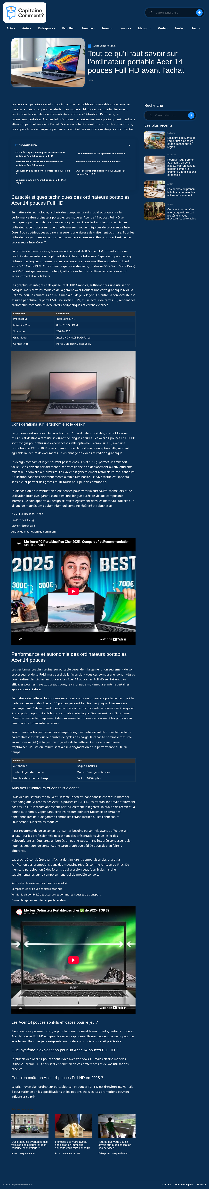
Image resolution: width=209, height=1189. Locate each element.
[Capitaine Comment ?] (24, 12)
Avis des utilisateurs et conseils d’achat (98, 161)
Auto (14, 1153)
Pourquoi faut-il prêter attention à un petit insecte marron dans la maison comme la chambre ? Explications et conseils (181, 167)
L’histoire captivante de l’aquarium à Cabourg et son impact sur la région (181, 142)
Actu (57, 1153)
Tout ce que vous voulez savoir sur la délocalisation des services (114, 1145)
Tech (91, 80)
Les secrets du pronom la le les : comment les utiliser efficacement (181, 192)
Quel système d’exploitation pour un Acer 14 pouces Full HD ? (101, 172)
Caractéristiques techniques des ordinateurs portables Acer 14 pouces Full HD (40, 154)
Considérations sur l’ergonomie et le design (100, 153)
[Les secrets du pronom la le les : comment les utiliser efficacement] (154, 190)
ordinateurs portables (28, 104)
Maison (171, 154)
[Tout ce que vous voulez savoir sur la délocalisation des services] (117, 1126)
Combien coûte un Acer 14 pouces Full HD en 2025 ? (41, 182)
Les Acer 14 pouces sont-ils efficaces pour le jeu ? (43, 172)
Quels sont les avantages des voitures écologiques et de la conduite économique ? (29, 1145)
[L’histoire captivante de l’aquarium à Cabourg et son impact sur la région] (154, 140)
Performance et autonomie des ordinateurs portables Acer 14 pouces (39, 163)
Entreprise (104, 1153)
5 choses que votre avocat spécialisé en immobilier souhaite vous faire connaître (72, 1145)
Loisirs (171, 132)
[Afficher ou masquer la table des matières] (84, 145)
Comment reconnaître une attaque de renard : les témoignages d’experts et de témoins (181, 214)
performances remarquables (95, 119)
